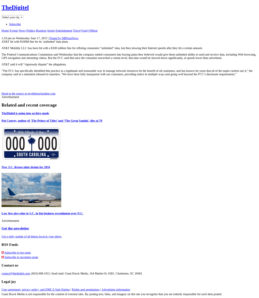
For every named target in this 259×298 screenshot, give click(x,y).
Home (5, 30)
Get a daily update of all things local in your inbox (31, 236)
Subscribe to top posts (17, 252)
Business (41, 30)
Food (84, 30)
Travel (77, 30)
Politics (30, 30)
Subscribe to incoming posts (21, 257)
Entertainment (64, 30)
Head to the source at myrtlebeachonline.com (28, 93)
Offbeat (92, 30)
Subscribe (15, 24)
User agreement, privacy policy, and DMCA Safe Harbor (36, 289)
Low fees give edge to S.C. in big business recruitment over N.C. (42, 213)
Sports (51, 30)
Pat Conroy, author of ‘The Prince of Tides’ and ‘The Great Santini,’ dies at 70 (52, 120)
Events (14, 30)
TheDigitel (15, 7)
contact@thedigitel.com (16, 273)
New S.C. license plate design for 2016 (26, 167)
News (22, 30)
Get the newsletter (15, 228)
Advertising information (115, 289)
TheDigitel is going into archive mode (25, 113)
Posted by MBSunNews (63, 38)
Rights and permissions (86, 289)
